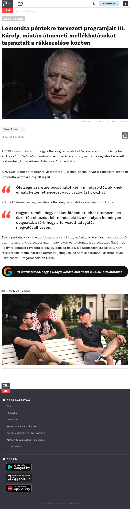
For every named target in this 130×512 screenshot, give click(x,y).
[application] (65, 329)
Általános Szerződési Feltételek (26, 440)
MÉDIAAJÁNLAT (14, 447)
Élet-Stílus (13, 18)
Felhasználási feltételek (22, 426)
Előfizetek (109, 4)
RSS (9, 406)
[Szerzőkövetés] (22, 129)
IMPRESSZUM (13, 420)
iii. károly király (27, 11)
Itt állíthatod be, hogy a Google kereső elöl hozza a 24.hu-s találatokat (69, 272)
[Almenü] (20, 4)
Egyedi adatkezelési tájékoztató (26, 433)
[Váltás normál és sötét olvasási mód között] (94, 4)
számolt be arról (24, 151)
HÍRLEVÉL (12, 413)
